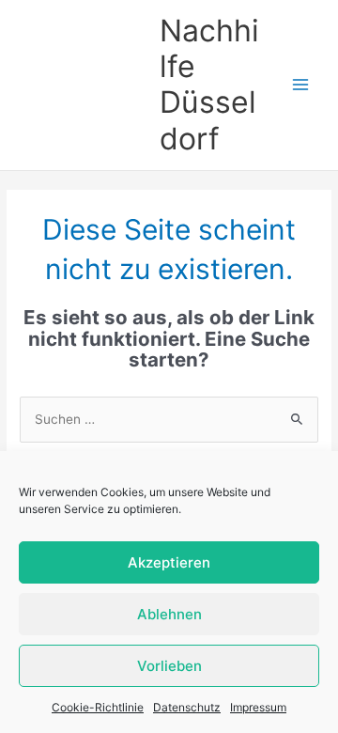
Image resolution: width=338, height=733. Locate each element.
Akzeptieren (169, 562)
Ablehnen (169, 614)
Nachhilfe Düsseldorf (209, 84)
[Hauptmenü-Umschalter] (301, 85)
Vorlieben (169, 666)
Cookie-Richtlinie (98, 707)
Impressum (258, 707)
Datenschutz (187, 707)
